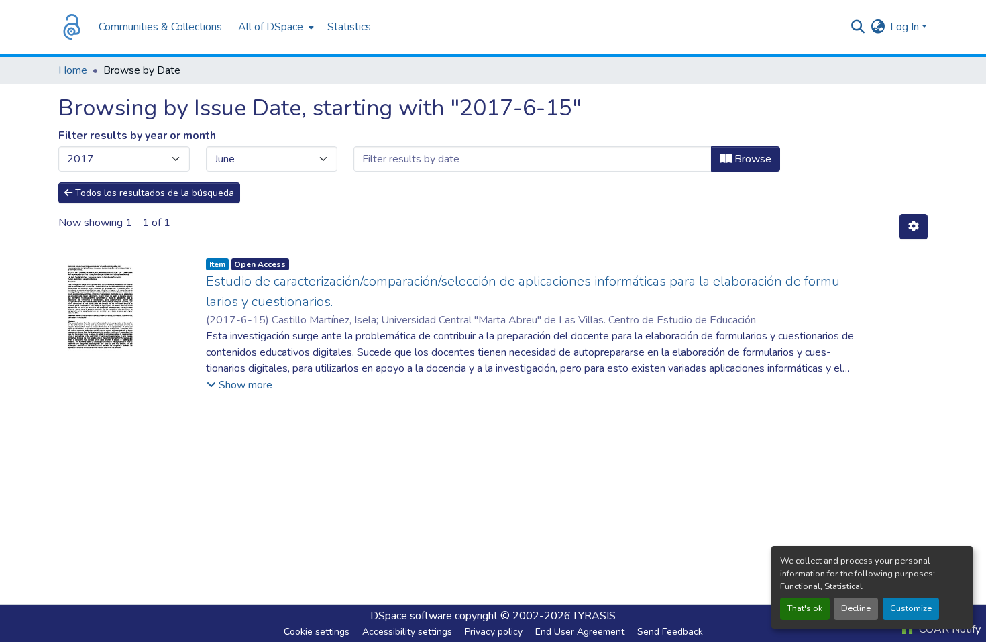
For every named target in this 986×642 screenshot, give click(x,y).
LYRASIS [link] (594, 615)
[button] (71, 26)
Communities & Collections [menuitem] (160, 26)
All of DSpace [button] (270, 26)
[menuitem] (274, 27)
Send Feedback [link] (670, 631)
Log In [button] (906, 26)
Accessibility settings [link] (407, 631)
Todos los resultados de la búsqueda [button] (153, 192)
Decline (856, 608)
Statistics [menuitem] (349, 26)
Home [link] (72, 70)
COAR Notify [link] (948, 629)
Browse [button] (751, 159)
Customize (911, 608)
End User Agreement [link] (579, 631)
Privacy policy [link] (494, 631)
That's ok (804, 608)
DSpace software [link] (411, 615)
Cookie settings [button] (316, 631)
